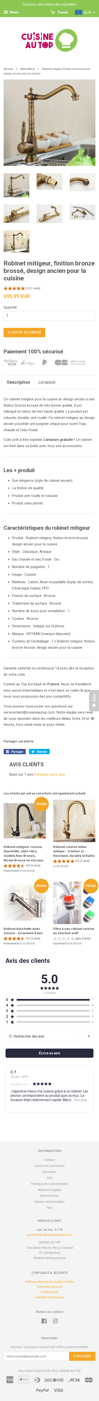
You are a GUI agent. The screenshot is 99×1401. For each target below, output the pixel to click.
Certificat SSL (49, 1292)
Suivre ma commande (50, 1166)
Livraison (47, 382)
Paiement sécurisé (49, 1287)
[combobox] (88, 1036)
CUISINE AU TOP (69, 1371)
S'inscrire (82, 1356)
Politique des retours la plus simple (49, 1281)
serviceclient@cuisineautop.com (49, 1234)
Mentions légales (50, 1190)
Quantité (10, 307)
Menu (14, 12)
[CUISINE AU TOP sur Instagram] (55, 1322)
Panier (62, 12)
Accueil (8, 69)
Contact (49, 1160)
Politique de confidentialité (49, 1184)
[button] (22, 289)
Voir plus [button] (80, 1100)
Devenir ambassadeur (50, 1201)
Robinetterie (27, 69)
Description (18, 382)
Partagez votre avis (49, 774)
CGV (50, 1178)
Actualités (49, 1172)
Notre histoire (49, 1195)
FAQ (49, 1207)
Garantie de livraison (50, 1297)
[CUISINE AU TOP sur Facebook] (44, 1322)
